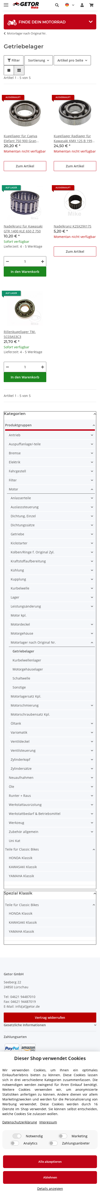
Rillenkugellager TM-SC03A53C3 (20, 334)
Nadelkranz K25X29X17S (72, 226)
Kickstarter (19, 543)
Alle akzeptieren (50, 1162)
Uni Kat (14, 841)
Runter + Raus (20, 795)
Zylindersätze (21, 768)
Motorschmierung (25, 705)
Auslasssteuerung (25, 507)
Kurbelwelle (20, 588)
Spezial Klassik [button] (18, 893)
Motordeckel (20, 624)
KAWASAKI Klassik (23, 867)
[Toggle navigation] (6, 3)
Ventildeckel (20, 741)
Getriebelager (23, 651)
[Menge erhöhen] (42, 261)
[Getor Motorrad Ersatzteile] (25, 5)
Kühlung (17, 570)
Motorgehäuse (22, 633)
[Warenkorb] (91, 5)
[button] (57, 5)
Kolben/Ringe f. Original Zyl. (32, 552)
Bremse (15, 453)
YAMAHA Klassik (21, 876)
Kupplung (18, 579)
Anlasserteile (21, 498)
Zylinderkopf (20, 759)
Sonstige (19, 687)
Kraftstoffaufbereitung (28, 561)
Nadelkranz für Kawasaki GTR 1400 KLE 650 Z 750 (23, 228)
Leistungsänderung (26, 606)
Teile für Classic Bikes (22, 849)
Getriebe (17, 534)
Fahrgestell (17, 471)
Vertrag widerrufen (50, 1017)
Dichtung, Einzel (23, 516)
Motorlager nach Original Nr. (33, 642)
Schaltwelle (21, 678)
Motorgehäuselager (28, 669)
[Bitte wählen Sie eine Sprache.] (70, 5)
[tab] (50, 22)
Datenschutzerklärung (19, 1122)
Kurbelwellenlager (27, 660)
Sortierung (36, 60)
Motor (13, 489)
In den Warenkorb (25, 271)
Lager (15, 597)
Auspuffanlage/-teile (25, 444)
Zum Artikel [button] (25, 166)
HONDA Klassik (20, 858)
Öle (11, 786)
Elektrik (14, 462)
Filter (15, 60)
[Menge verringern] (7, 261)
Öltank (16, 723)
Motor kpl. (19, 615)
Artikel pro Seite (70, 60)
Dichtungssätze (23, 525)
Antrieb (14, 435)
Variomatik (19, 732)
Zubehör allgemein (23, 831)
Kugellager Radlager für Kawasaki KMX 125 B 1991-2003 (74, 138)
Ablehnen (50, 1177)
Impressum (48, 1122)
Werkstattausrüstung (25, 804)
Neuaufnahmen (21, 777)
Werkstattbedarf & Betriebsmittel (34, 813)
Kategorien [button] (15, 414)
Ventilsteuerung (23, 750)
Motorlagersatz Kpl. (26, 696)
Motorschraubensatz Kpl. (30, 714)
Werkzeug (16, 822)
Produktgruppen (18, 425)
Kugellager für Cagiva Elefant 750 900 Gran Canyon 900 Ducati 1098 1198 (22, 138)
